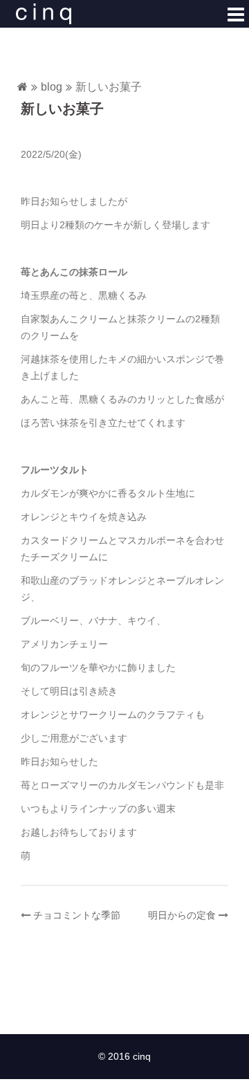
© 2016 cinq (124, 1056)
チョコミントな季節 (76, 915)
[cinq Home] (22, 87)
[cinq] (43, 13)
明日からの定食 (182, 915)
